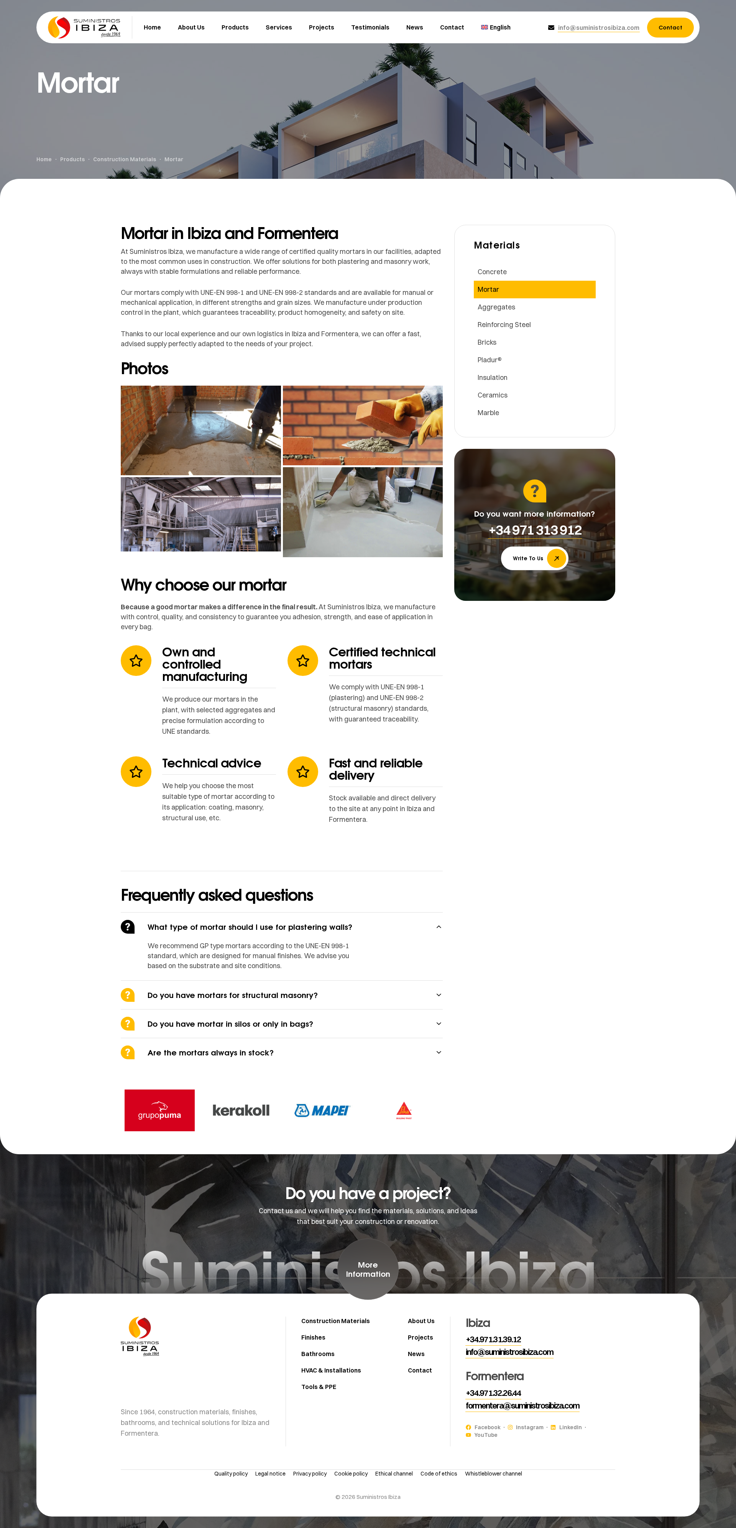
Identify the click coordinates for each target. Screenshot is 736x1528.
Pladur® (490, 359)
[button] (598, 27)
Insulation (493, 377)
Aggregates (496, 307)
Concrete (492, 271)
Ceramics (493, 395)
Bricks (487, 342)
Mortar (488, 289)
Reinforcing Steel (504, 324)
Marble (488, 412)
